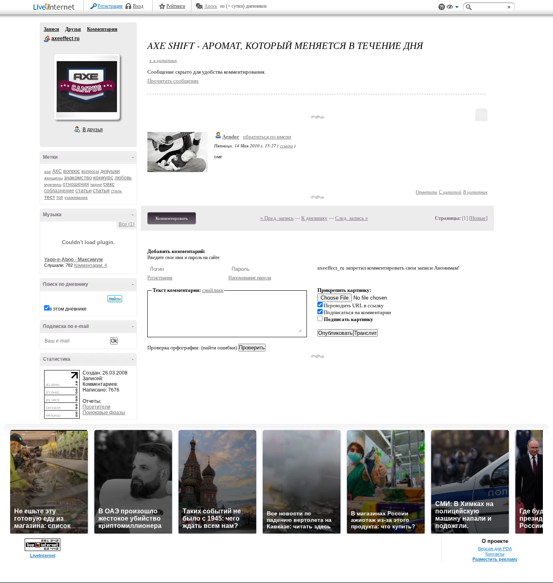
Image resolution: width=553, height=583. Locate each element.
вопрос (71, 171)
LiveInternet (55, 7)
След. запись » (351, 218)
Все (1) (126, 224)
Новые (478, 218)
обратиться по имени (267, 137)
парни (96, 184)
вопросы (90, 171)
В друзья (93, 129)
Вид (453, 8)
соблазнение (59, 191)
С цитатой (450, 192)
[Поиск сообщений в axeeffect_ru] (114, 298)
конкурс (103, 177)
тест (49, 197)
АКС (57, 171)
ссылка (286, 146)
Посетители (97, 407)
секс (109, 184)
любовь (123, 178)
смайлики (212, 290)
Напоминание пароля (249, 278)
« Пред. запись (277, 218)
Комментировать (171, 218)
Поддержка (441, 7)
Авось (210, 6)
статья (101, 190)
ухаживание (76, 197)
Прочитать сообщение (173, 81)
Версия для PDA (495, 548)
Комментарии (102, 29)
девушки (110, 171)
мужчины (53, 184)
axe (47, 171)
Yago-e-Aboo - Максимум (73, 259)
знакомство (78, 177)
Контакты (494, 553)
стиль (116, 191)
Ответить (426, 192)
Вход (138, 6)
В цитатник (475, 192)
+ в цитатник (163, 60)
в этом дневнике (68, 309)
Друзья (73, 29)
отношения (76, 184)
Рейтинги (175, 6)
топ (59, 197)
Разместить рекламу (494, 559)
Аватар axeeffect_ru (86, 86)
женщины (53, 178)
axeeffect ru (47, 39)
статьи (83, 190)
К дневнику (314, 218)
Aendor (230, 137)
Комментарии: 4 (90, 265)
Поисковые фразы (104, 412)
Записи (51, 29)
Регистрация (110, 6)
